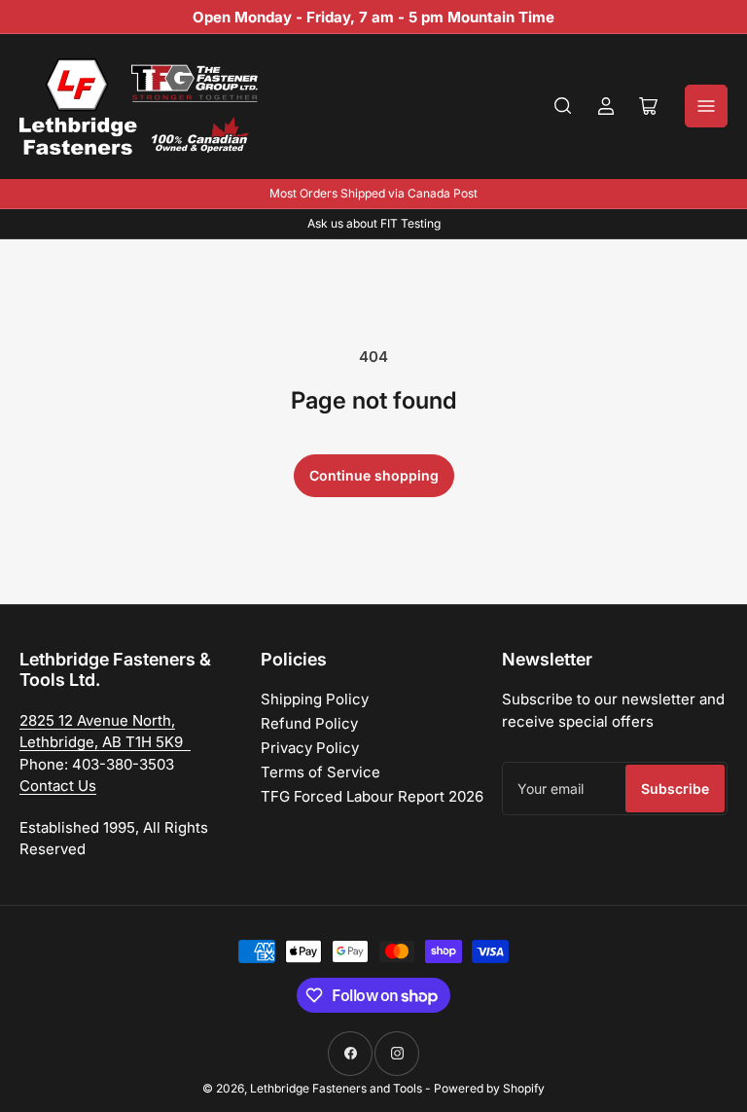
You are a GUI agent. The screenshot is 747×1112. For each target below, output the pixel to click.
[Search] (563, 106)
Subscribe (675, 788)
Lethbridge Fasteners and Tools (336, 1088)
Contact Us (57, 785)
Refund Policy (309, 723)
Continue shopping (374, 475)
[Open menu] (706, 106)
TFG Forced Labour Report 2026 (372, 796)
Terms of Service (320, 772)
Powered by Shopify (489, 1088)
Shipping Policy (315, 699)
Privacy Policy (310, 747)
